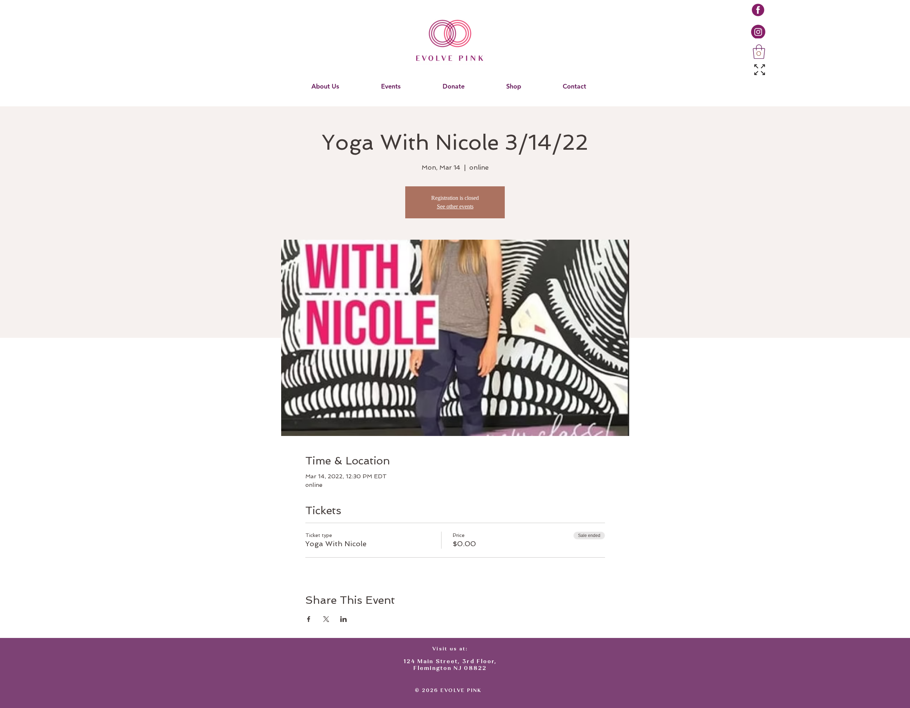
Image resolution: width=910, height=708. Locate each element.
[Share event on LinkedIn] (343, 619)
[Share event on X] (326, 619)
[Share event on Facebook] (308, 619)
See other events (455, 206)
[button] (759, 51)
